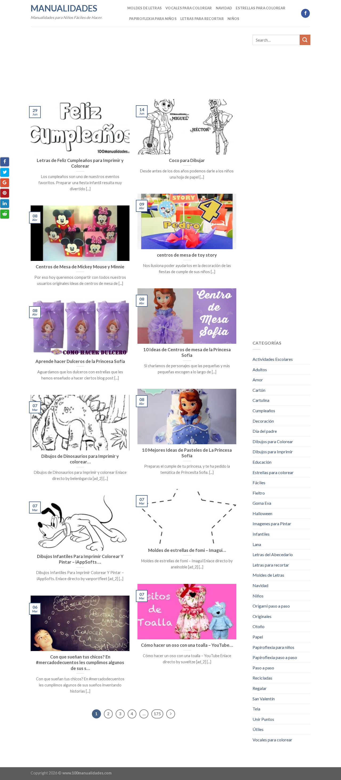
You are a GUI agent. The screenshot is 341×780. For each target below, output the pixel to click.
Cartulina (261, 400)
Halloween (262, 513)
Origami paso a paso (271, 605)
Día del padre (265, 431)
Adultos (260, 369)
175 (157, 713)
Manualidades (64, 8)
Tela (256, 708)
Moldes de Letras (144, 8)
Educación (262, 461)
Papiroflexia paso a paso (275, 657)
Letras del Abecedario (273, 554)
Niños (233, 19)
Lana (257, 544)
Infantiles (261, 533)
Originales (262, 616)
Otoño (259, 626)
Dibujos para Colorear (273, 441)
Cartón (259, 390)
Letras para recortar (202, 19)
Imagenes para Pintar (272, 523)
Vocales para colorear (188, 8)
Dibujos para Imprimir (273, 451)
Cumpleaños (264, 410)
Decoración (263, 420)
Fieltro (259, 492)
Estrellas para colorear (260, 8)
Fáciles (259, 482)
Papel (258, 636)
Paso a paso (263, 667)
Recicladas (262, 677)
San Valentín (264, 698)
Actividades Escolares (273, 359)
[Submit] (305, 40)
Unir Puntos (263, 719)
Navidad (224, 8)
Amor (258, 379)
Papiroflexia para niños (153, 19)
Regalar (260, 688)
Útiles (258, 729)
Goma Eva (262, 503)
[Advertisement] (134, 59)
